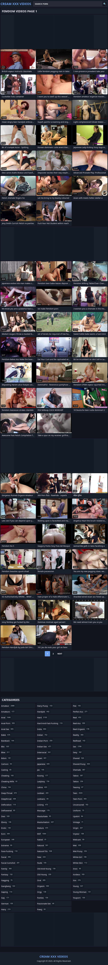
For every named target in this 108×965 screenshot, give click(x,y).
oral (41, 880)
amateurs (7, 711)
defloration (8, 804)
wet (77, 845)
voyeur (78, 833)
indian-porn (44, 740)
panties (42, 897)
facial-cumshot (10, 863)
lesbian (42, 793)
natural (42, 845)
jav (40, 769)
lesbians (42, 799)
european (7, 839)
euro (5, 833)
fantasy (7, 874)
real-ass (79, 723)
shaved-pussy (81, 764)
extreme (6, 845)
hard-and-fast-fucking (49, 723)
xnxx (77, 868)
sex (77, 746)
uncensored (80, 804)
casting (6, 769)
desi (5, 816)
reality (78, 735)
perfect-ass (80, 711)
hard (42, 717)
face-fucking (9, 851)
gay (5, 897)
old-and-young (46, 868)
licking (42, 804)
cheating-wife (9, 781)
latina (42, 787)
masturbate (44, 816)
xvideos (78, 874)
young (78, 886)
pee (77, 705)
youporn (79, 897)
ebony (6, 822)
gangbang (8, 886)
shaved (78, 758)
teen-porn (80, 799)
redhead (79, 740)
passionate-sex (45, 903)
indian (42, 735)
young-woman (82, 892)
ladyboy (43, 781)
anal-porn (8, 723)
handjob (43, 711)
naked (41, 839)
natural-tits (44, 851)
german (7, 903)
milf (41, 833)
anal (6, 717)
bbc (5, 746)
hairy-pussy (44, 705)
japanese (43, 764)
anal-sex (7, 729)
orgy (41, 892)
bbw (5, 752)
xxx (77, 880)
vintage (78, 822)
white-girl (80, 857)
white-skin (80, 863)
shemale (79, 769)
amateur (7, 705)
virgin (78, 828)
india (41, 729)
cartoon (6, 764)
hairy (5, 909)
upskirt (78, 816)
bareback (7, 740)
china (6, 787)
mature (42, 828)
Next (59, 653)
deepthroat (8, 799)
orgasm (43, 886)
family (6, 868)
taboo (78, 775)
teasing (78, 787)
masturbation (45, 822)
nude (41, 863)
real (77, 717)
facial (6, 857)
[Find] (104, 4)
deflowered (8, 810)
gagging (6, 880)
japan (41, 758)
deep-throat (9, 793)
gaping (6, 892)
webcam (78, 839)
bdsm (6, 758)
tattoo (78, 781)
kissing (42, 775)
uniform (78, 810)
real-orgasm (81, 729)
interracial (44, 752)
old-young (44, 874)
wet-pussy (80, 851)
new (41, 857)
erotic (6, 828)
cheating (7, 775)
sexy (77, 752)
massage (43, 810)
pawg (41, 909)
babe (5, 735)
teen (77, 793)
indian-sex (44, 746)
